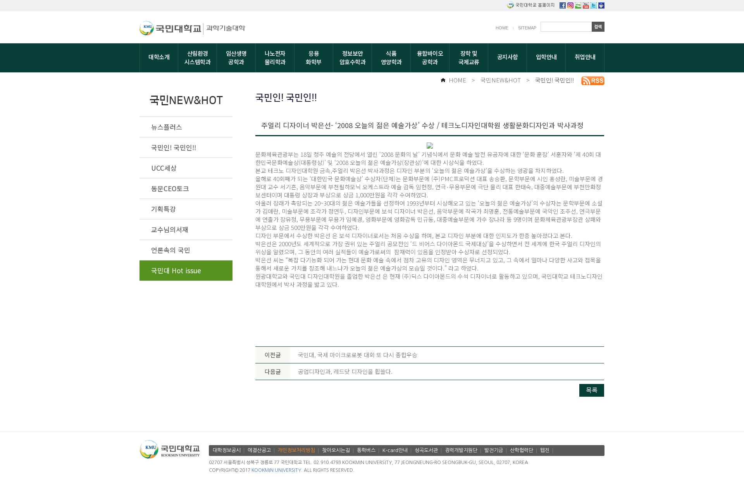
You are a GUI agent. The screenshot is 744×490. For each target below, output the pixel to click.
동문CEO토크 (170, 188)
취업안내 (585, 57)
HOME (502, 28)
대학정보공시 (227, 450)
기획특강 (163, 209)
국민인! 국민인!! (554, 80)
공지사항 (507, 57)
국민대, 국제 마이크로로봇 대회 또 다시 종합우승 (357, 355)
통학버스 (366, 450)
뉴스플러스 (166, 127)
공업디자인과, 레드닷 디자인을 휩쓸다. (345, 371)
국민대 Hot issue (176, 270)
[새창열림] (563, 6)
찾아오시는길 (336, 450)
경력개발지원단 (461, 450)
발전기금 (493, 450)
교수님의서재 (169, 229)
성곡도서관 (426, 450)
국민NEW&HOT (500, 80)
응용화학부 (314, 57)
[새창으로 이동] (171, 29)
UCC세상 (164, 168)
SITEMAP (527, 28)
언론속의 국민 (170, 250)
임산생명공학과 (236, 57)
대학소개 (158, 57)
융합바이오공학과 (430, 57)
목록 (592, 389)
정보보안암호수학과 (352, 57)
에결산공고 (259, 450)
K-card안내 (395, 450)
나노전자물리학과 (275, 57)
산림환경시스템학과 (197, 57)
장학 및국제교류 (468, 57)
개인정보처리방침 (296, 450)
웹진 (544, 450)
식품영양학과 (391, 57)
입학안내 (546, 57)
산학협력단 (521, 450)
